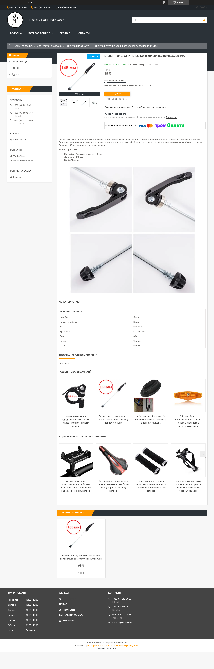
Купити (117, 93)
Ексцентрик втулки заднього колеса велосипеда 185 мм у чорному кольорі (113, 419)
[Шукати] (204, 20)
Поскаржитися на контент (99, 645)
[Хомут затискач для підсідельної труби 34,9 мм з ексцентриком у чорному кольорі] (76, 395)
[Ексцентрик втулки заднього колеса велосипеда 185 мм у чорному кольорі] (113, 395)
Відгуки (15, 74)
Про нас (65, 33)
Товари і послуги (19, 61)
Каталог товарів (39, 33)
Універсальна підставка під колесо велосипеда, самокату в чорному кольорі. (150, 419)
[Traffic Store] (15, 20)
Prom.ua (123, 642)
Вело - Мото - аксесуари (49, 46)
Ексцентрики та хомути (77, 46)
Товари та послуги (23, 46)
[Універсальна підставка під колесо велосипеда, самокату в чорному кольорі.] (150, 395)
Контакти (83, 33)
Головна (16, 33)
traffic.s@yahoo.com (23, 160)
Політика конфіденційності (126, 645)
